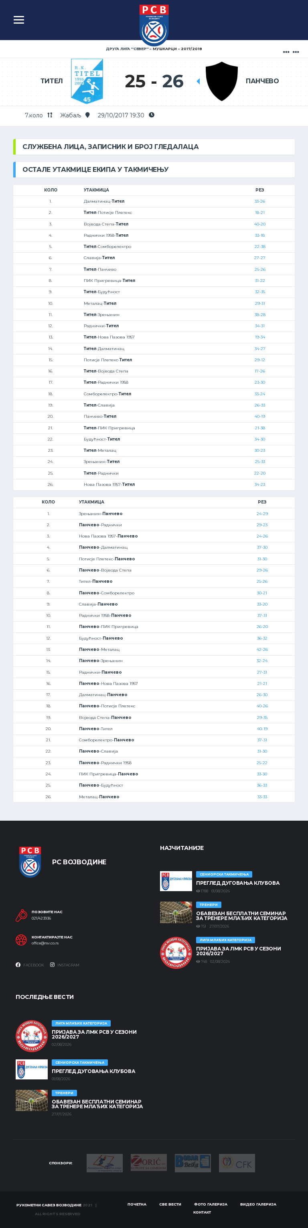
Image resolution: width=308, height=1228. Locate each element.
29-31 (260, 303)
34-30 (260, 439)
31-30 (262, 559)
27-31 (262, 672)
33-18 (260, 235)
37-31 (262, 615)
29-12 (260, 359)
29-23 (262, 524)
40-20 (259, 224)
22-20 (259, 473)
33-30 (262, 774)
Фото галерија (210, 1204)
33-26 (260, 201)
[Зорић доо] (149, 1162)
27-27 (259, 257)
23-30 (260, 382)
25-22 (262, 762)
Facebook (33, 965)
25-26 (260, 269)
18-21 (260, 212)
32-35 (260, 291)
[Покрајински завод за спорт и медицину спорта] (105, 1162)
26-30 (262, 694)
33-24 (260, 394)
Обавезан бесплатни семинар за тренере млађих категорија (242, 915)
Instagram (68, 965)
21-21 (262, 683)
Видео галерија (258, 1204)
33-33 (262, 796)
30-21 (262, 593)
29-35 (262, 717)
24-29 (262, 513)
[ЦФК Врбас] (237, 1162)
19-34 (260, 337)
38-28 (260, 314)
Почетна (137, 1204)
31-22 (260, 280)
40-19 (260, 416)
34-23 (260, 484)
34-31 (260, 325)
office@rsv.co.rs (45, 943)
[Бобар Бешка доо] (193, 1162)
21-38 (260, 428)
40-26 (262, 706)
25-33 (260, 461)
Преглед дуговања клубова (238, 883)
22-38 (260, 246)
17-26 (260, 371)
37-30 (262, 547)
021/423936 (41, 918)
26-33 (260, 405)
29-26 (262, 570)
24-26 (262, 536)
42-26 (262, 649)
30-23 (260, 450)
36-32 (262, 638)
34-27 (260, 348)
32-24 (262, 660)
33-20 (262, 604)
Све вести (170, 1204)
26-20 (262, 626)
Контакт (202, 1212)
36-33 (262, 785)
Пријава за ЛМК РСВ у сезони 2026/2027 (238, 951)
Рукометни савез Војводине (48, 1205)
